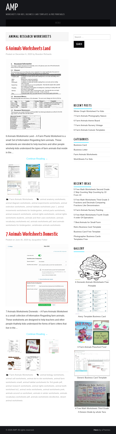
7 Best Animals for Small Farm (87, 222)
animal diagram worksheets (18, 203)
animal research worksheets (18, 214)
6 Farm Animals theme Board (87, 120)
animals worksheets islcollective (45, 397)
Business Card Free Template (87, 231)
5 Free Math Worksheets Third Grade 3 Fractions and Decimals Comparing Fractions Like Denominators (91, 202)
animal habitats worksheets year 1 (41, 206)
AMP (12, 7)
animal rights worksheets (43, 214)
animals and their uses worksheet (40, 218)
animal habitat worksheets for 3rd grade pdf (42, 382)
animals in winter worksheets (46, 393)
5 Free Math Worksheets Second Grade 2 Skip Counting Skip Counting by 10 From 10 (91, 192)
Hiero (96, 430)
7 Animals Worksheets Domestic (32, 234)
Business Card (80, 145)
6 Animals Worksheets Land (28, 48)
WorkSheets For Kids (83, 159)
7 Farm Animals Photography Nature (90, 116)
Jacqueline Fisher (39, 240)
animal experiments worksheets (46, 203)
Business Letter (81, 150)
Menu (58, 23)
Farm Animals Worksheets (21, 199)
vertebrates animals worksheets (46, 225)
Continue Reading (37, 158)
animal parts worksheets (54, 210)
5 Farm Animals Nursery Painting (88, 210)
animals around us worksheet (19, 393)
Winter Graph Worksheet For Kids (89, 111)
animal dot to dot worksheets (40, 378)
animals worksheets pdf (41, 221)
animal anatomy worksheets (52, 199)
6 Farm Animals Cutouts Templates (89, 130)
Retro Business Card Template (87, 227)
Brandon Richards (43, 54)
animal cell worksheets (16, 378)
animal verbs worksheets (31, 389)
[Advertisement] (92, 77)
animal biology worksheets (52, 375)
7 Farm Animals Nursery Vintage (88, 125)
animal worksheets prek (53, 389)
